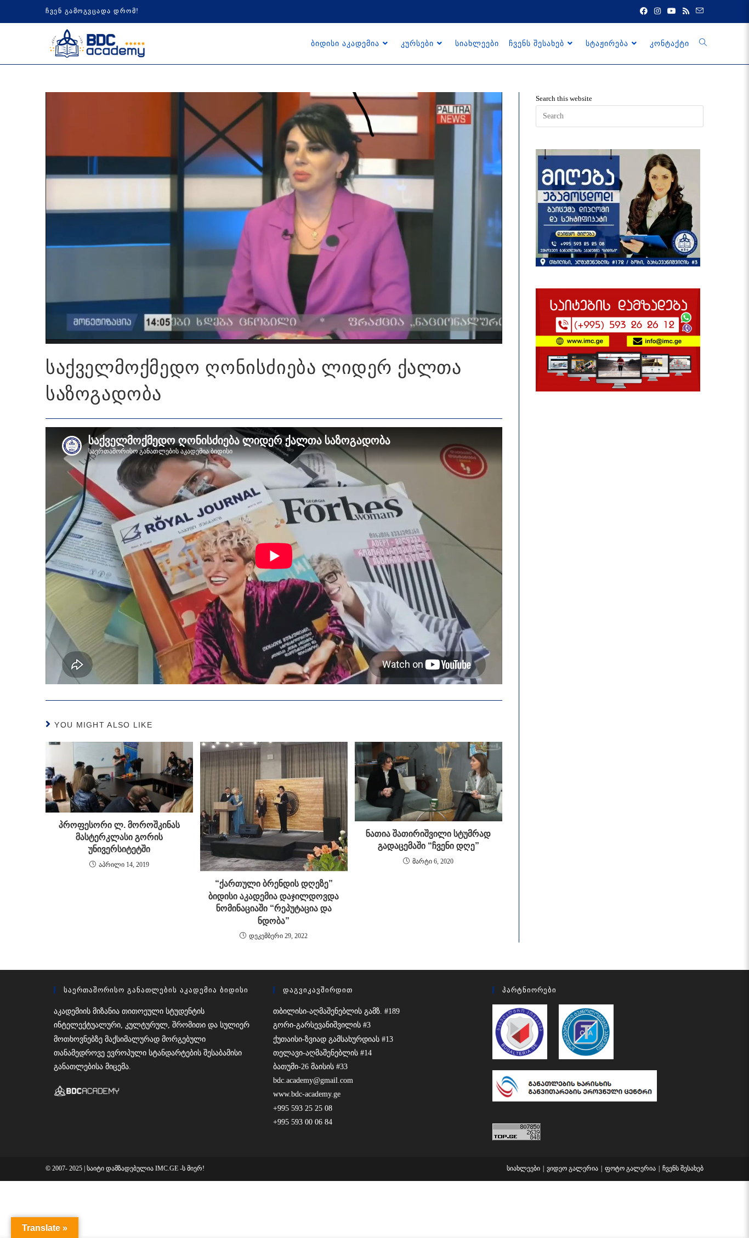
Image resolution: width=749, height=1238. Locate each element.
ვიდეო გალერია (572, 1168)
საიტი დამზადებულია (121, 1168)
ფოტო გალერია (630, 1168)
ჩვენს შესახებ (682, 1168)
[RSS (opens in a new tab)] (686, 11)
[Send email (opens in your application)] (698, 11)
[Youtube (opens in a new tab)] (671, 11)
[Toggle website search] (703, 43)
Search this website (564, 98)
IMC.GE (167, 1168)
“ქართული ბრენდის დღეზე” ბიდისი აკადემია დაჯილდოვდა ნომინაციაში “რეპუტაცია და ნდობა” (273, 902)
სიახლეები (523, 1168)
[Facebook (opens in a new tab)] (644, 11)
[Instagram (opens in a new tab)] (657, 11)
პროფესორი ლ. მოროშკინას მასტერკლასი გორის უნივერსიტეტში (119, 837)
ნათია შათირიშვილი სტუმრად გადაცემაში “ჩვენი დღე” (428, 839)
